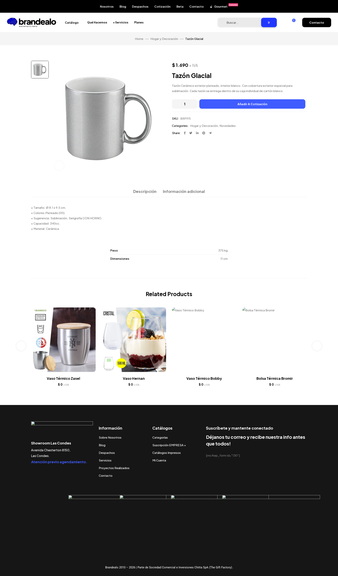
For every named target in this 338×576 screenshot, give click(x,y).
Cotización (162, 6)
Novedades (227, 125)
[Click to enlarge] (59, 165)
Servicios (105, 460)
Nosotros (107, 6)
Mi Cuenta (159, 460)
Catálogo (72, 22)
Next (317, 346)
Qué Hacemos (97, 22)
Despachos (140, 6)
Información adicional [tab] (184, 191)
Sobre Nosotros (110, 437)
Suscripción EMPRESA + (169, 445)
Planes (139, 22)
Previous (21, 346)
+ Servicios (120, 22)
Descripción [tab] (144, 191)
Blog (123, 6)
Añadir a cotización (252, 104)
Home (139, 38)
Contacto (196, 6)
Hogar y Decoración (164, 38)
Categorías (160, 437)
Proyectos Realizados (114, 468)
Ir (269, 22)
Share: (176, 133)
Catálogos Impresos (166, 452)
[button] (316, 22)
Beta (179, 6)
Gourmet (225, 6)
